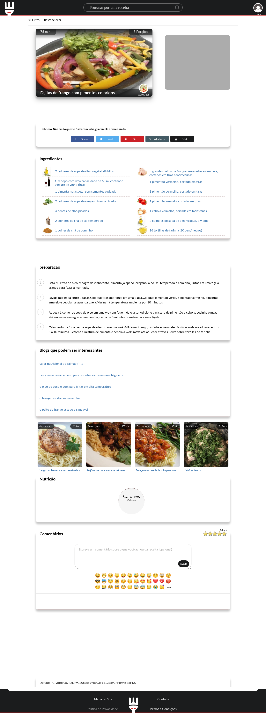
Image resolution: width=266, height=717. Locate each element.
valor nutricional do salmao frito (61, 363)
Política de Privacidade (102, 709)
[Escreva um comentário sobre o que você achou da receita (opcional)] (133, 556)
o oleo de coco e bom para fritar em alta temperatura (76, 386)
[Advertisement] (133, 113)
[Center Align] (178, 6)
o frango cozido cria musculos (60, 398)
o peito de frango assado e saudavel (64, 409)
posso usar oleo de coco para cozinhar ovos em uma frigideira (81, 375)
